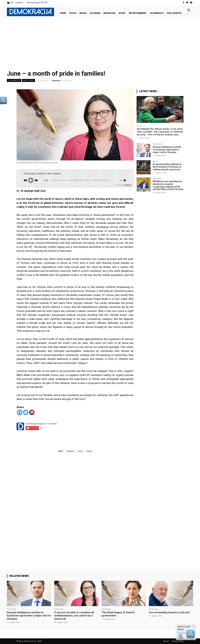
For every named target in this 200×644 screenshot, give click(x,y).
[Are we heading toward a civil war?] (171, 593)
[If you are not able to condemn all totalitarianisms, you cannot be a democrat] (76, 593)
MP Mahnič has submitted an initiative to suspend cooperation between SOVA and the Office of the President (168, 185)
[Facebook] (183, 3)
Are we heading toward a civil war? (169, 612)
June (80, 451)
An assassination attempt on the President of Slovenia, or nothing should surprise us (167, 167)
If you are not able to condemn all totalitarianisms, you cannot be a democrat (74, 615)
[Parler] (32, 412)
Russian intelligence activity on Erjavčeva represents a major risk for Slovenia (167, 150)
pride (89, 451)
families (70, 451)
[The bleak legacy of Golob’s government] (124, 593)
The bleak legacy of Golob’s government (118, 614)
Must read (28, 80)
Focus (139, 126)
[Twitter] (187, 3)
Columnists (14, 80)
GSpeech (127, 185)
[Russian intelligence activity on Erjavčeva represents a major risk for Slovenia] (144, 150)
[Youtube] (191, 3)
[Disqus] (75, 507)
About (166, 641)
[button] (188, 9)
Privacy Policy (177, 641)
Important (157, 178)
